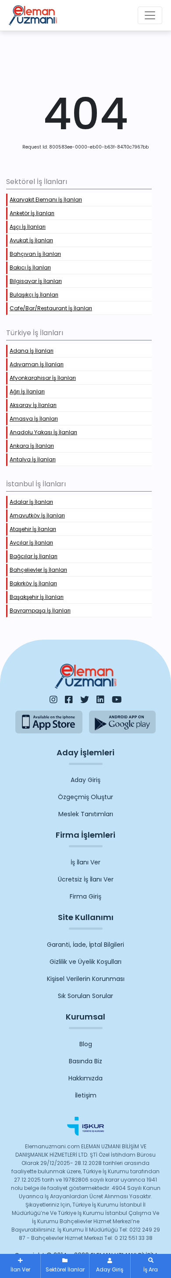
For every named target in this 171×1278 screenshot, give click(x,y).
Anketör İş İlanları (32, 213)
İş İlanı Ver (85, 862)
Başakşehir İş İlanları (37, 597)
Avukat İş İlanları (31, 240)
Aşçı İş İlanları (28, 226)
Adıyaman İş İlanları (37, 364)
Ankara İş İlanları (32, 446)
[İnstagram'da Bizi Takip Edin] (53, 700)
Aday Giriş (85, 779)
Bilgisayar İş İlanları (36, 281)
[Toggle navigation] (150, 15)
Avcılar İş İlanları (31, 542)
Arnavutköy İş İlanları (37, 515)
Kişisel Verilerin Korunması (86, 978)
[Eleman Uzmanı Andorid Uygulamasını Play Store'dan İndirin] (122, 722)
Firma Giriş (85, 896)
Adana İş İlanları (31, 350)
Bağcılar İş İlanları (33, 556)
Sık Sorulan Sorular (85, 995)
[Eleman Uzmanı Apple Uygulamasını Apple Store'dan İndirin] (48, 722)
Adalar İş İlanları (31, 502)
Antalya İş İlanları (33, 459)
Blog (85, 1044)
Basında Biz (85, 1061)
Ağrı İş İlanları (27, 391)
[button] (151, 1266)
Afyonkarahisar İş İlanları (43, 378)
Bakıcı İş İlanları (30, 267)
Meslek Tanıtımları (85, 814)
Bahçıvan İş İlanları (35, 254)
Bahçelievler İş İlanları (38, 570)
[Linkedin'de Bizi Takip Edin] (100, 700)
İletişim (85, 1095)
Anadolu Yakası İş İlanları (43, 432)
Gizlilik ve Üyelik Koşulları (85, 961)
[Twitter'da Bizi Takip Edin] (84, 700)
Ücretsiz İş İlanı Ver (86, 879)
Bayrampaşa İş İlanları (40, 610)
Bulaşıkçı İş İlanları (34, 294)
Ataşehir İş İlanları (33, 529)
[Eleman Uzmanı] (33, 15)
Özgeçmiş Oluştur (85, 797)
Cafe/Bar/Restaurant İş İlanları (51, 308)
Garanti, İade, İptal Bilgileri (85, 944)
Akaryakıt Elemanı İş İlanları (46, 199)
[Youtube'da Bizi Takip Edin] (117, 700)
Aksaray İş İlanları (33, 405)
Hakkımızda (85, 1078)
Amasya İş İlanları (34, 418)
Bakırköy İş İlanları (33, 583)
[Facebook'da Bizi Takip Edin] (69, 700)
